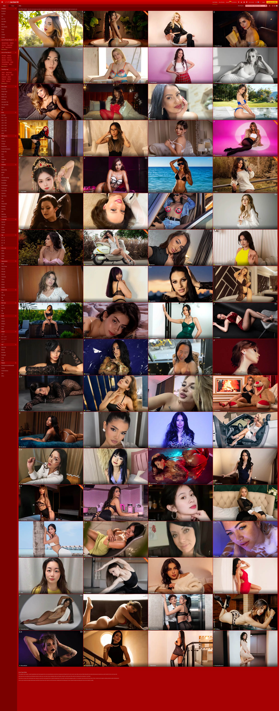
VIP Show (3, 99)
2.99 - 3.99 (3, 125)
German (8, 81)
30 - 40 (3, 242)
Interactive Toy (4, 102)
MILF (3, 74)
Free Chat (3, 89)
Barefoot (4, 59)
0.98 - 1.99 (3, 120)
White (2, 258)
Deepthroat (4, 146)
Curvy (2, 326)
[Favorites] (246, 2)
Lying (11, 62)
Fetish (2, 29)
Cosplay (3, 143)
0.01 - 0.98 (3, 117)
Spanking (3, 214)
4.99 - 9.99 (3, 130)
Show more (4, 49)
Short (2, 360)
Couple (3, 37)
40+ (2, 245)
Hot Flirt (3, 19)
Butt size (3, 302)
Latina (2, 255)
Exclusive (3, 11)
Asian (3, 72)
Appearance (4, 261)
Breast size (4, 289)
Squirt (9, 76)
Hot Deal (3, 115)
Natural (3, 269)
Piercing (3, 271)
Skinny (3, 318)
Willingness (4, 136)
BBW (2, 329)
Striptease (3, 159)
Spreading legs (5, 62)
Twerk (2, 162)
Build (2, 315)
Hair (2, 344)
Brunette (3, 352)
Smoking (3, 209)
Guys (12, 5)
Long (2, 357)
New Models (222, 2)
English (3, 232)
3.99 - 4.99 (3, 128)
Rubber (3, 287)
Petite (2, 263)
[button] (272, 5)
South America (4, 370)
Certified (3, 13)
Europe (3, 368)
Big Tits (7, 74)
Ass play (4, 55)
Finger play (9, 45)
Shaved (3, 274)
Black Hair (3, 347)
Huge (2, 300)
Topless (11, 43)
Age (2, 235)
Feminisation (4, 185)
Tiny (2, 292)
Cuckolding (4, 180)
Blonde (3, 349)
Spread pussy (5, 43)
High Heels (3, 195)
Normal (3, 295)
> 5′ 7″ (2, 342)
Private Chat (4, 91)
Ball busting (4, 169)
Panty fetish (4, 203)
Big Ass (9, 79)
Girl (2, 16)
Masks (2, 284)
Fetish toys (3, 188)
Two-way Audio (4, 104)
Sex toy (3, 45)
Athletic (3, 321)
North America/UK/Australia (7, 365)
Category (3, 8)
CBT (2, 175)
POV (2, 154)
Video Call (3, 94)
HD (2, 109)
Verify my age (245, 360)
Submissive (4, 216)
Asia (2, 373)
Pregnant (4, 76)
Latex (2, 201)
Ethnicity (3, 248)
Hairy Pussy (9, 72)
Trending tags (4, 69)
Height (3, 331)
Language (3, 219)
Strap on (4, 79)
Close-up (9, 57)
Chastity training (5, 177)
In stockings (4, 64)
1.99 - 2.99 (3, 122)
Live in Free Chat (5, 52)
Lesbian (3, 34)
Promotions (234, 2)
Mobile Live (4, 96)
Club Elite (238, 2)
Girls (4, 5)
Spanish (3, 222)
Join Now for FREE (272, 2)
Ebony (2, 253)
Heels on (9, 59)
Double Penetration (5, 149)
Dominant (3, 182)
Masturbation (9, 47)
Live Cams (215, 2)
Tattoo (10, 64)
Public (3, 81)
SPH (2, 211)
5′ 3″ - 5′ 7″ (3, 339)
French (3, 229)
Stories (3, 107)
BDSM (2, 172)
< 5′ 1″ (2, 334)
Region (3, 362)
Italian (2, 227)
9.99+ (2, 133)
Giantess (3, 193)
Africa (2, 375)
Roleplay (3, 206)
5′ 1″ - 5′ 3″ (3, 336)
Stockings (3, 276)
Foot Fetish (4, 190)
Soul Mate (3, 21)
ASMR (2, 138)
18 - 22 (3, 237)
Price (2, 112)
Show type (4, 86)
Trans (2, 32)
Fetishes (3, 164)
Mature (3, 24)
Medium (3, 323)
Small (2, 305)
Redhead (3, 355)
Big (2, 297)
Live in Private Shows (6, 39)
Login (263, 2)
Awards (227, 2)
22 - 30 (3, 240)
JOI (2, 198)
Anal (3, 47)
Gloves (3, 282)
